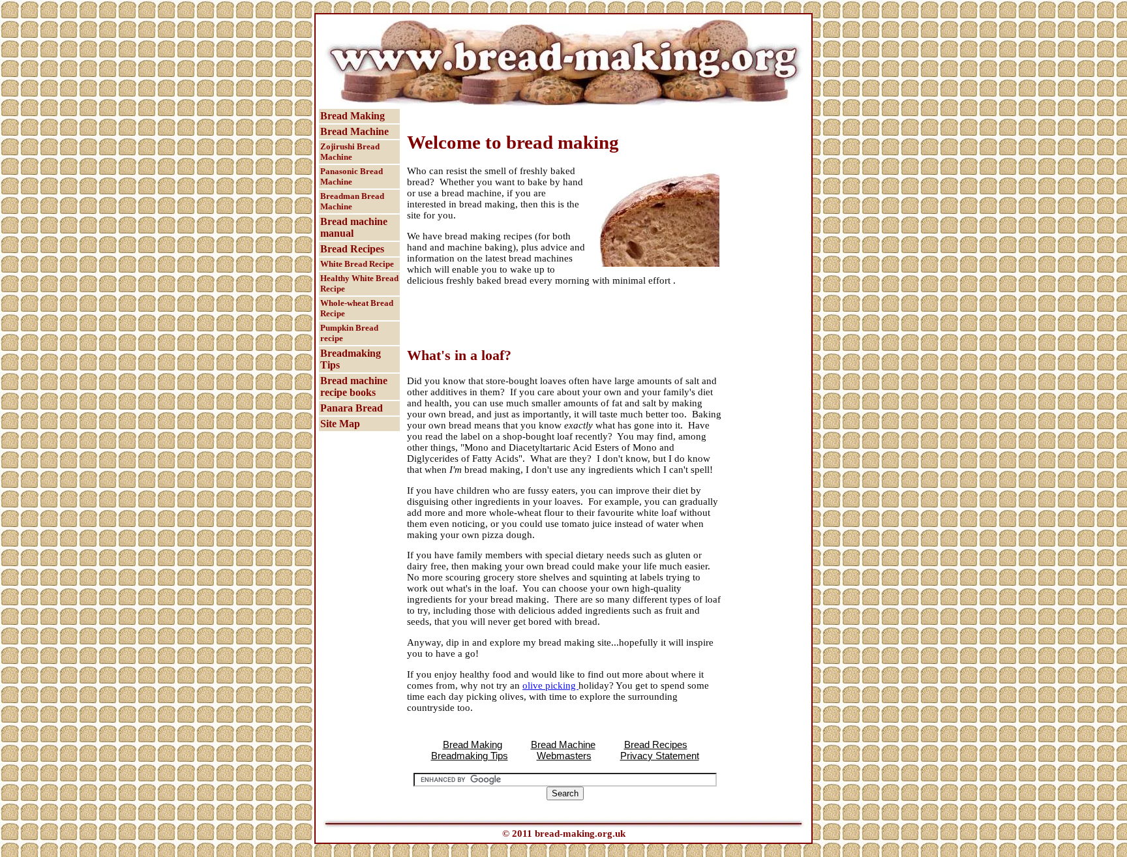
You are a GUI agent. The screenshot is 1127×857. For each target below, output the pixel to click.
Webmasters (564, 756)
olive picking (550, 685)
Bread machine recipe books (353, 386)
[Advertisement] (559, 114)
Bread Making (352, 115)
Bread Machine (354, 131)
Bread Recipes (352, 248)
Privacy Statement (659, 756)
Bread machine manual (353, 227)
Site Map (340, 423)
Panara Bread (351, 407)
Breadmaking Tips (350, 359)
